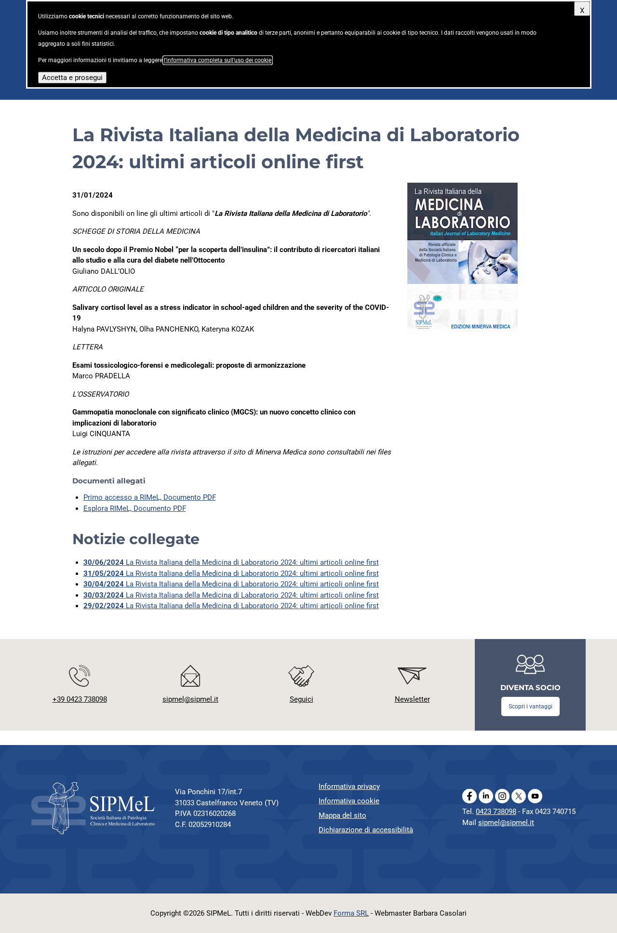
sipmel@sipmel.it (506, 822)
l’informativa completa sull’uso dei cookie (217, 60)
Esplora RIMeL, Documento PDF (134, 508)
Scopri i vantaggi (530, 706)
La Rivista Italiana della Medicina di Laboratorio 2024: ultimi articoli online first (231, 562)
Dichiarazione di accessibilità (366, 830)
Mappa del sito (342, 815)
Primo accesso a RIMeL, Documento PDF (149, 497)
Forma (351, 913)
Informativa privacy (349, 786)
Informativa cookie (349, 801)
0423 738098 (496, 811)
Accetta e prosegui (72, 77)
